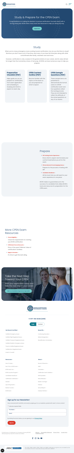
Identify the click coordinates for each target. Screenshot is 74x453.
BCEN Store (8, 391)
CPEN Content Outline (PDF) (35, 73)
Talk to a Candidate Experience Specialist (18, 291)
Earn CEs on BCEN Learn (12, 366)
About (40, 359)
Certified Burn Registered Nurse (13, 349)
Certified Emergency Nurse (12, 334)
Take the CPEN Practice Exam (35, 110)
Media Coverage (42, 381)
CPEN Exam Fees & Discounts (16, 245)
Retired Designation (43, 337)
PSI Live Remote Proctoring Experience (53, 165)
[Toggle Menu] (70, 4)
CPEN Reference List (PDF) (14, 110)
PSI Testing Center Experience (51, 155)
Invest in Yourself (10, 352)
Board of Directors (42, 363)
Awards (7, 381)
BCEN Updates (41, 375)
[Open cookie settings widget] (2, 450)
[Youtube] (41, 438)
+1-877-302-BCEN (37, 319)
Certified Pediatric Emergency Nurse (15, 343)
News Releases (42, 378)
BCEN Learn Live (9, 369)
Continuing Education (43, 334)
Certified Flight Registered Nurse (14, 337)
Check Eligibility (12, 237)
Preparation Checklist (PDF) (14, 73)
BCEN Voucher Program (12, 372)
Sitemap (37, 432)
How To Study (9, 363)
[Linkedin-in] (38, 438)
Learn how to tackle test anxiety (17, 215)
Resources (9, 359)
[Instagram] (35, 438)
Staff (39, 366)
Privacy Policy (38, 418)
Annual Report (41, 387)
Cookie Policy (64, 432)
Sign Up (12, 423)
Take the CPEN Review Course (57, 110)
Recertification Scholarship (45, 340)
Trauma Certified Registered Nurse (14, 346)
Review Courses (10, 387)
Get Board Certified (11, 330)
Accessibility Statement (46, 432)
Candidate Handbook (48, 172)
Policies (40, 384)
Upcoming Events (10, 384)
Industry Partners (42, 391)
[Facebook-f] (33, 438)
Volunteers (41, 369)
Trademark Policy (39, 433)
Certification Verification (12, 378)
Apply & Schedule (13, 252)
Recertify (41, 330)
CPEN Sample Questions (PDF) (58, 73)
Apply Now (37, 28)
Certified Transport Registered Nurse (15, 340)
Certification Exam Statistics (45, 372)
